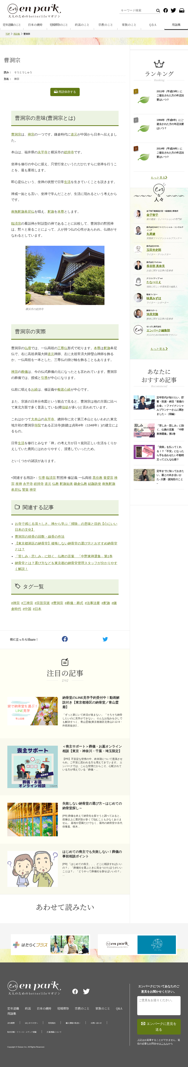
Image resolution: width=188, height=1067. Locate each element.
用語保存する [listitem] (67, 91)
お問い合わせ (96, 1023)
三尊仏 (62, 348)
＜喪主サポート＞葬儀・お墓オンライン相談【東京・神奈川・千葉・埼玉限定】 (92, 749)
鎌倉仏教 (80, 484)
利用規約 (51, 1023)
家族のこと (129, 25)
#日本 (37, 609)
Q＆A (152, 25)
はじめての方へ (31, 1023)
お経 (34, 389)
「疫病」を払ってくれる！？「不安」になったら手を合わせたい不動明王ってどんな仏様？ (170, 453)
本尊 (60, 211)
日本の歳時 (35, 25)
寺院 (37, 425)
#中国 (27, 609)
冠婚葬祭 (63, 1008)
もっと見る (158, 177)
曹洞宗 (16, 134)
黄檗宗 (108, 478)
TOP (8, 34)
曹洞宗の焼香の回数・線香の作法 (39, 536)
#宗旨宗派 (42, 603)
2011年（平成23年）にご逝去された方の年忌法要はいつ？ (170, 95)
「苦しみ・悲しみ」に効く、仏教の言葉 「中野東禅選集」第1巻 (64, 556)
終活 (28, 1008)
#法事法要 (92, 603)
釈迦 (51, 211)
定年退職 (13, 1008)
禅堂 (33, 490)
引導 (44, 378)
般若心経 (64, 389)
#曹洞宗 (57, 603)
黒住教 (97, 478)
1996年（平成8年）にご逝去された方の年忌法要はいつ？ (170, 124)
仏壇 (27, 348)
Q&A (119, 1008)
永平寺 (43, 152)
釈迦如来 (66, 484)
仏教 (55, 484)
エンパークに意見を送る (161, 1026)
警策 (25, 490)
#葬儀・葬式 (74, 603)
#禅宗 (15, 603)
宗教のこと (105, 25)
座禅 (18, 484)
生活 (67, 182)
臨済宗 (16, 223)
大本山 (36, 419)
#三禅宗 (27, 603)
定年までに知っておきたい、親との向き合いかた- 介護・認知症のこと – (170, 477)
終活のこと (82, 25)
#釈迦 (106, 603)
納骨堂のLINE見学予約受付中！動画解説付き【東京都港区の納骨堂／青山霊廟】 (91, 702)
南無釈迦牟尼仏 (22, 211)
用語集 (176, 25)
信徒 (65, 407)
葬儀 (24, 372)
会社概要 (11, 1023)
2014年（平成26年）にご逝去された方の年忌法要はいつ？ (170, 152)
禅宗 (31, 134)
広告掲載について (54, 1032)
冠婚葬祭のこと (59, 25)
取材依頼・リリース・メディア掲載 (22, 1032)
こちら (164, 1043)
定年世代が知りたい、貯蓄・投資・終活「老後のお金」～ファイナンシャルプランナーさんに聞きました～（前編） (170, 405)
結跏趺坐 (94, 484)
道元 (74, 134)
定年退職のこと (12, 25)
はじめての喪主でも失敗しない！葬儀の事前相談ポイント (92, 854)
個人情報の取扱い (73, 1023)
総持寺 (69, 152)
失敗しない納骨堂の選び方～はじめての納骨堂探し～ (92, 806)
